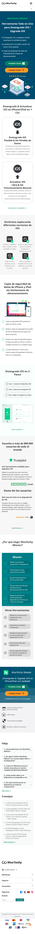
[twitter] (25, 892)
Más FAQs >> (6, 791)
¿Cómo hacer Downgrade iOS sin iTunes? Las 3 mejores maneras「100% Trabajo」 (17, 817)
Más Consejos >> (9, 842)
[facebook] (21, 892)
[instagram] (32, 892)
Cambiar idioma (9, 870)
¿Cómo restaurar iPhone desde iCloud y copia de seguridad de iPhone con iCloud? (16, 836)
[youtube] (28, 892)
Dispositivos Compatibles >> (17, 208)
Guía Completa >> (17, 429)
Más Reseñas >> (17, 528)
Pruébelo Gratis (14, 63)
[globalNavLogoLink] (6, 8)
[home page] (9, 4)
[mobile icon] (31, 3)
